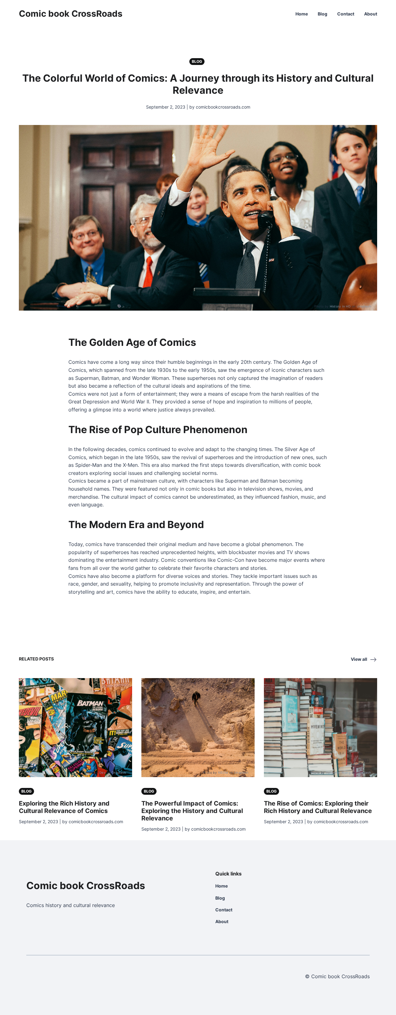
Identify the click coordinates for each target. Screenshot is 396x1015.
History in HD (340, 306)
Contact (345, 13)
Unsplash (364, 306)
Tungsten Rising (338, 772)
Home (301, 13)
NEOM (223, 772)
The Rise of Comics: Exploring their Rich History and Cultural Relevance (318, 807)
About (370, 13)
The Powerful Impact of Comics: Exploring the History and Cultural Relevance (192, 811)
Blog (322, 13)
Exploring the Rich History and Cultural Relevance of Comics (64, 807)
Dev (102, 772)
